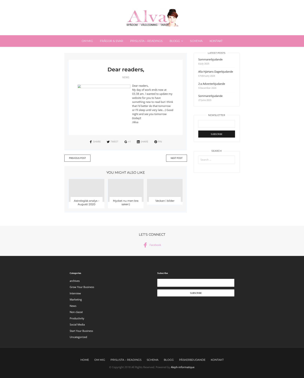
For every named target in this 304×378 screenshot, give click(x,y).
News (125, 77)
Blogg (175, 41)
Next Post (176, 158)
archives (75, 281)
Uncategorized (78, 337)
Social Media (77, 324)
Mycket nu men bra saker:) (125, 202)
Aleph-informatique (182, 367)
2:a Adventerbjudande (211, 83)
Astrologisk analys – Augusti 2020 (86, 202)
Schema (196, 41)
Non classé (76, 312)
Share (97, 141)
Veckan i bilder (165, 200)
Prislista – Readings (146, 41)
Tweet (114, 141)
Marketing (76, 299)
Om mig (87, 41)
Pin (160, 141)
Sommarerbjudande (210, 59)
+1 (129, 141)
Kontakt (216, 41)
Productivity (77, 318)
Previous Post (77, 158)
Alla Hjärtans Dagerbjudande (215, 71)
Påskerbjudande (192, 359)
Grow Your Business (82, 287)
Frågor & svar (111, 41)
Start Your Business (81, 331)
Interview (75, 293)
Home (84, 359)
